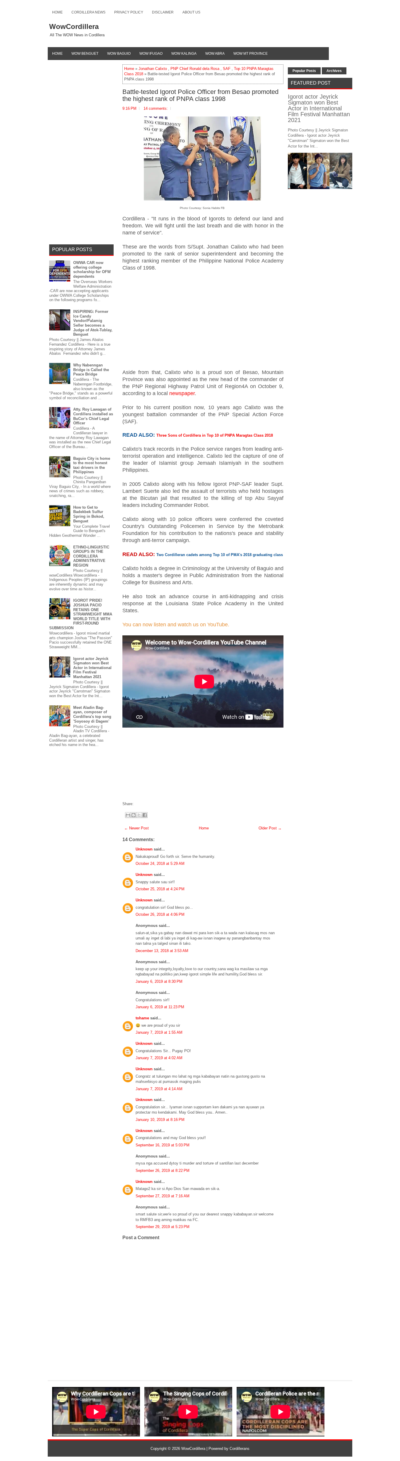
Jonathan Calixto (153, 68)
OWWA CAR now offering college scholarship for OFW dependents (92, 269)
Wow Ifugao (151, 54)
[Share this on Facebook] (135, 804)
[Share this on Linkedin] (146, 804)
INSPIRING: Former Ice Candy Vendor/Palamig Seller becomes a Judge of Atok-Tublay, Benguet (92, 323)
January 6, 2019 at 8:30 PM (159, 981)
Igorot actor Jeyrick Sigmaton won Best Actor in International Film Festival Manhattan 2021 (92, 667)
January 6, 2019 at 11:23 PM (160, 1007)
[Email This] (128, 815)
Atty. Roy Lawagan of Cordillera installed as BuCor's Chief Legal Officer (93, 416)
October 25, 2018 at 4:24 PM (160, 889)
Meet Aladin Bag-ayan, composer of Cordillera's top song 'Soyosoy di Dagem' (92, 714)
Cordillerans (239, 1448)
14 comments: (155, 108)
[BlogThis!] (133, 815)
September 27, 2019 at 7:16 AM (162, 1196)
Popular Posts (304, 71)
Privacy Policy (128, 12)
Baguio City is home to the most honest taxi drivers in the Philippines (91, 465)
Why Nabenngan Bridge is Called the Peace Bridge (91, 369)
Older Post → (270, 828)
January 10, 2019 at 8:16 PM (160, 1119)
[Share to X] (139, 815)
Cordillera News (88, 12)
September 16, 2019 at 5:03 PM (162, 1145)
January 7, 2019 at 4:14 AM (159, 1089)
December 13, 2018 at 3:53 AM (162, 951)
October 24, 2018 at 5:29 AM (160, 863)
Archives (334, 71)
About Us (191, 12)
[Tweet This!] (137, 804)
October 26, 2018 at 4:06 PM (160, 914)
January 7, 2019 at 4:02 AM (159, 1058)
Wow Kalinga (183, 54)
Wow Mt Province (250, 54)
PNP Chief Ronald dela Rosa (194, 68)
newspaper (182, 393)
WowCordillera (74, 26)
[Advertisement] (203, 319)
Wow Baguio (119, 54)
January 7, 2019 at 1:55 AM (159, 1032)
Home (57, 12)
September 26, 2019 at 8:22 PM (162, 1170)
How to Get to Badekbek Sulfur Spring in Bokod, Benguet (88, 514)
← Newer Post (136, 828)
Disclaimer (163, 12)
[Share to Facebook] (145, 815)
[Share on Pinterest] (143, 804)
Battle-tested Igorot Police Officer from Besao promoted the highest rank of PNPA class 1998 (200, 95)
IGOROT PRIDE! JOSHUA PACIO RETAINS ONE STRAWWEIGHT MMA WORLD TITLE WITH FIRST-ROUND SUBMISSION (80, 614)
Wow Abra (215, 54)
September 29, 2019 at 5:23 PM (162, 1227)
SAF (226, 68)
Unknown (144, 849)
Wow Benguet (84, 54)
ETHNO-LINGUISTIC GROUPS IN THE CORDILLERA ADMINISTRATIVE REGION (91, 556)
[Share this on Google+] (140, 804)
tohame (142, 1018)
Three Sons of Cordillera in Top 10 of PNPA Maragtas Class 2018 (214, 435)
